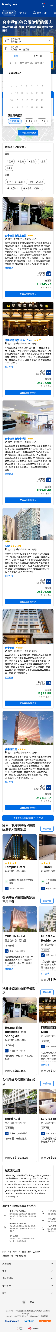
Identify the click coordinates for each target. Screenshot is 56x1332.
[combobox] (28, 41)
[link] (10, 161)
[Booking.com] (9, 4)
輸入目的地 (15, 39)
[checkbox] (42, 78)
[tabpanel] (26, 93)
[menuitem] (9, 13)
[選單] (51, 4)
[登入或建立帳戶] (43, 4)
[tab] (16, 56)
